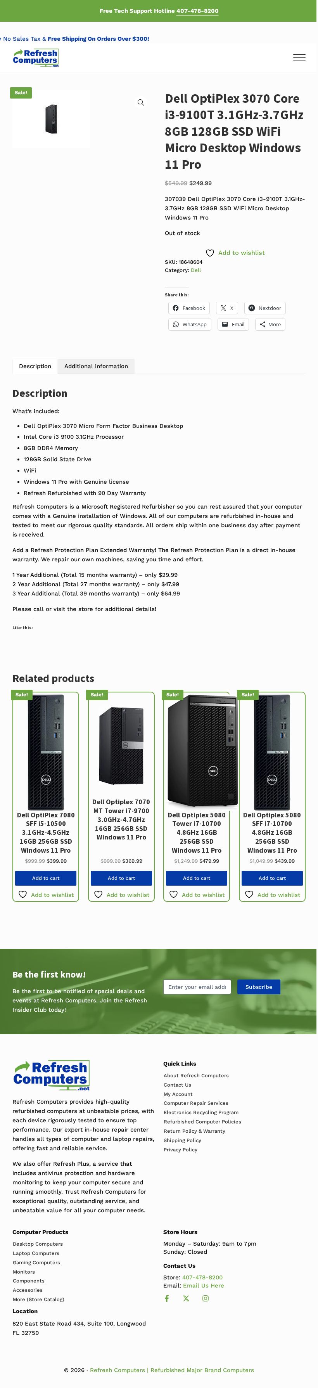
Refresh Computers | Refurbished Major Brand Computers (172, 1370)
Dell (196, 270)
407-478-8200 (197, 10)
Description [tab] (35, 366)
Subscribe (258, 987)
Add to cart (45, 878)
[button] (141, 102)
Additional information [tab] (96, 366)
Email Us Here (203, 1285)
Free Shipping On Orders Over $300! (105, 38)
